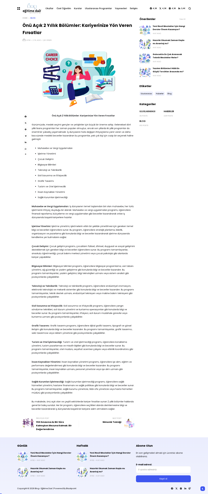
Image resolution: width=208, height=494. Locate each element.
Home (25, 18)
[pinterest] (25, 129)
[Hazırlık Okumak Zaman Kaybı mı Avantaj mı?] (144, 44)
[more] (25, 154)
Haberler (169, 111)
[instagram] (181, 488)
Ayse (28, 40)
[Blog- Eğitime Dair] (31, 8)
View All (182, 19)
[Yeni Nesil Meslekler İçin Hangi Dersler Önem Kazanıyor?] (144, 30)
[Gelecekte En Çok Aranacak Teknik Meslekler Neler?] (144, 58)
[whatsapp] (25, 148)
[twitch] (190, 488)
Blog (32, 18)
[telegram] (25, 136)
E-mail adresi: (144, 464)
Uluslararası (147, 111)
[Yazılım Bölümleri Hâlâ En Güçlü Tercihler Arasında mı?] (144, 72)
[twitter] (25, 123)
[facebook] (25, 116)
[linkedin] (25, 142)
